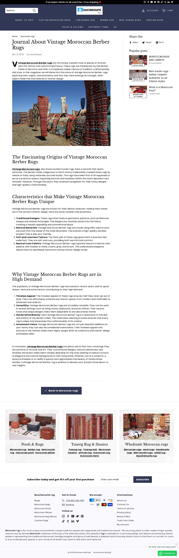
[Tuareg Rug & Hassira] (89, 427)
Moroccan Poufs (42, 508)
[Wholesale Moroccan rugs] (146, 427)
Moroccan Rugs (42, 504)
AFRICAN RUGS (155, 20)
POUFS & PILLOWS (72, 27)
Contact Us (123, 504)
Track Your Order (125, 520)
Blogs (37, 500)
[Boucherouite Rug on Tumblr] (68, 521)
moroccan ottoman (138, 96)
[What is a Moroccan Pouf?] (138, 91)
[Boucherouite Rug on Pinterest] (82, 516)
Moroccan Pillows (43, 512)
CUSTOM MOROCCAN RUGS (55, 20)
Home (15, 36)
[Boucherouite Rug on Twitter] (77, 516)
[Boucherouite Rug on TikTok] (63, 521)
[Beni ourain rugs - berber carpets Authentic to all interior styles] (138, 75)
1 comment (154, 93)
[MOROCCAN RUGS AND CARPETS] (138, 60)
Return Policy (123, 516)
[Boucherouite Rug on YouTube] (72, 516)
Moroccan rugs (28, 36)
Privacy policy (124, 512)
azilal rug (138, 65)
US (115, 27)
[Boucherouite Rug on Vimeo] (77, 521)
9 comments (155, 63)
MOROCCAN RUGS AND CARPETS (159, 58)
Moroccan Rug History (45, 516)
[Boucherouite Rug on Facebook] (68, 516)
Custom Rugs (41, 520)
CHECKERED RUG (85, 20)
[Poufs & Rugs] (32, 427)
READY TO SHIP (24, 20)
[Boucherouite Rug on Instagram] (63, 516)
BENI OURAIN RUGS (130, 20)
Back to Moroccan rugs (63, 390)
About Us (121, 500)
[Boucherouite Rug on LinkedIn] (72, 521)
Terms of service (125, 508)
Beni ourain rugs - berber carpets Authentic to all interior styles (159, 76)
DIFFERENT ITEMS (99, 27)
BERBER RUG (107, 20)
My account (123, 524)
